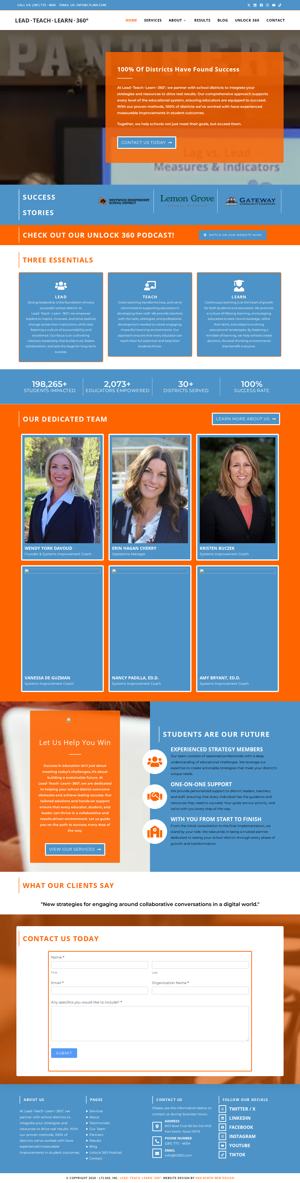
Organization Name (170, 983)
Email (57, 983)
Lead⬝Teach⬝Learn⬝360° (51, 20)
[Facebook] (222, 1127)
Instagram (242, 1136)
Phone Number (178, 1138)
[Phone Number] (157, 1141)
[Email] (157, 1153)
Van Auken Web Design (214, 1178)
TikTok (237, 1155)
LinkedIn (240, 1118)
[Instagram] (222, 1136)
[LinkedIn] (222, 1118)
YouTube (239, 1145)
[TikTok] (222, 1154)
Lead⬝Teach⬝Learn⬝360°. (141, 1178)
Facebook (241, 1127)
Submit (64, 1053)
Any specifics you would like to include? (86, 1002)
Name (57, 957)
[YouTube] (222, 1145)
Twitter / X (242, 1109)
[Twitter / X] (222, 1109)
